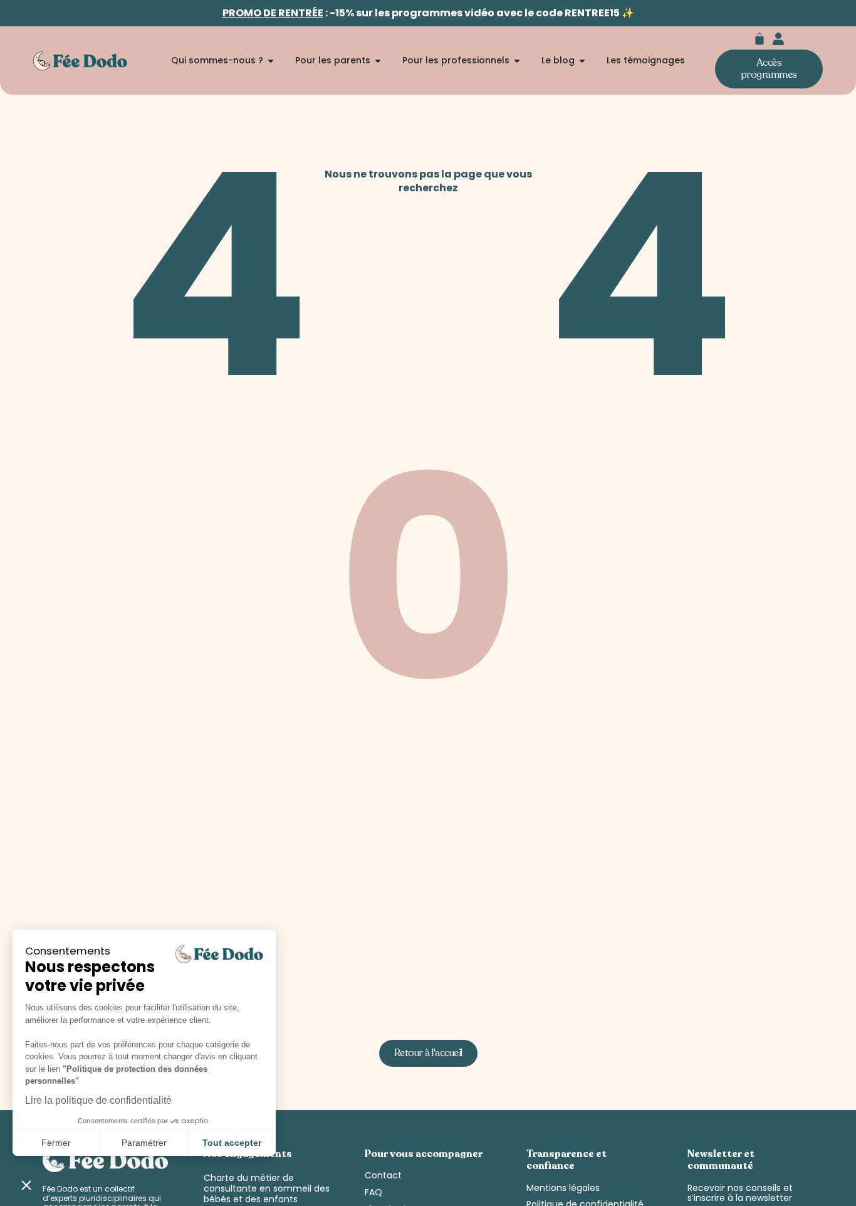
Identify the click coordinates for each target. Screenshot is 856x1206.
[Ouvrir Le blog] (582, 60)
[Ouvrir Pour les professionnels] (517, 60)
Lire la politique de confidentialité (98, 1100)
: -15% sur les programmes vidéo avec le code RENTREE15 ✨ (428, 13)
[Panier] (759, 39)
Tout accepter (231, 1143)
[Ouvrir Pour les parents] (377, 60)
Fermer (56, 1143)
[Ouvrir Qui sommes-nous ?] (270, 60)
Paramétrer (144, 1143)
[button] (26, 1185)
